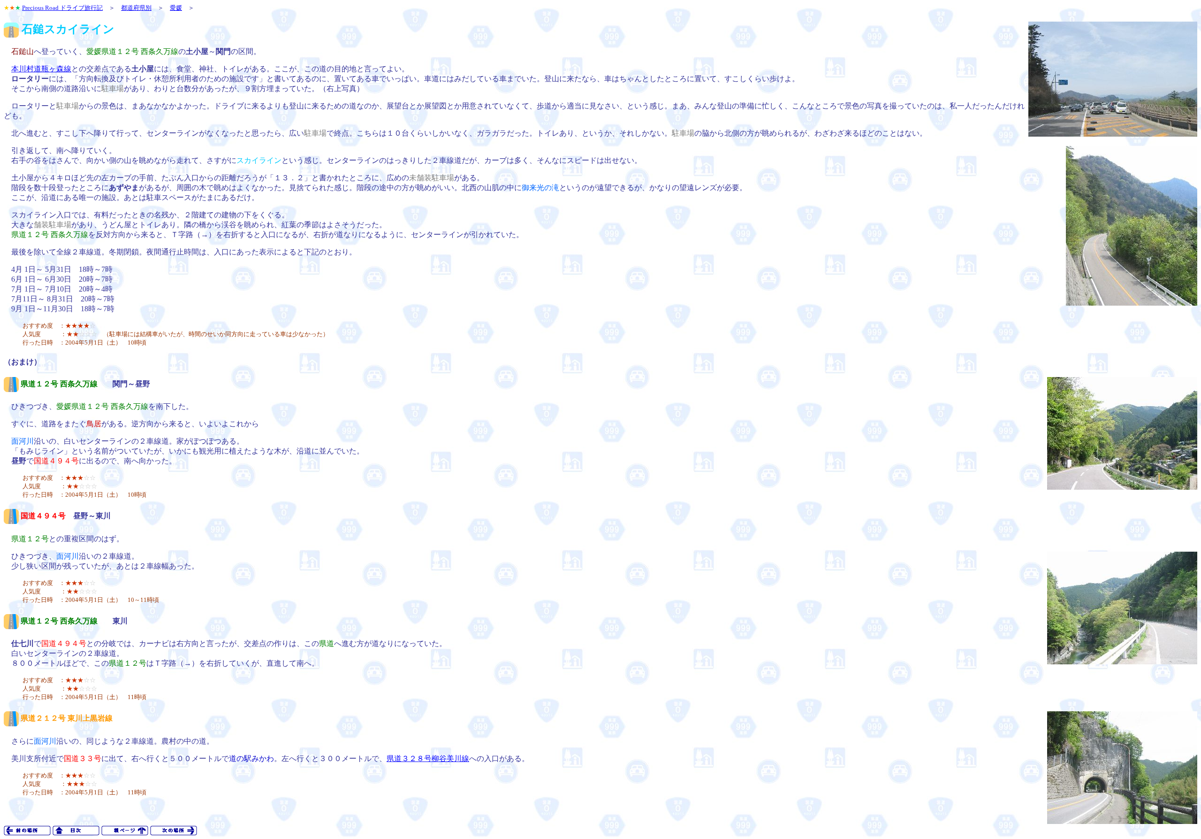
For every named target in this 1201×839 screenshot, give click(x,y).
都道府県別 (136, 7)
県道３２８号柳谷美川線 (428, 758)
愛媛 (176, 7)
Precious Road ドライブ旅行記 (62, 7)
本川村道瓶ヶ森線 (41, 69)
